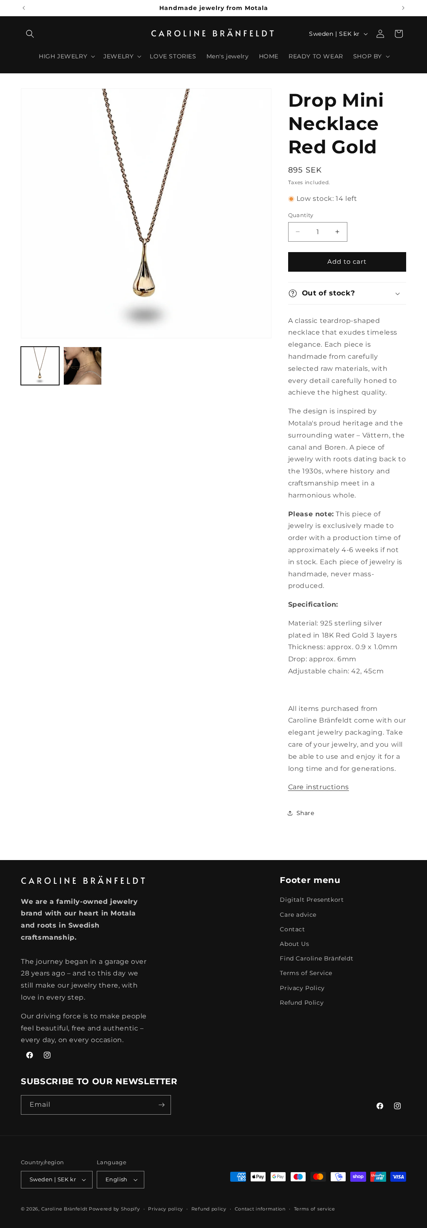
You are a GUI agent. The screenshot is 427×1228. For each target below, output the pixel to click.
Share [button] (305, 813)
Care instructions (318, 787)
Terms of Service (306, 973)
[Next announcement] (403, 8)
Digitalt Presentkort (312, 899)
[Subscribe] (161, 1105)
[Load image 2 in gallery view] (82, 366)
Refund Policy (302, 1002)
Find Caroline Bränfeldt (316, 958)
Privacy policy (165, 1209)
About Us (294, 944)
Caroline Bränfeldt (64, 1209)
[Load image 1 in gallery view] (40, 366)
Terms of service (314, 1209)
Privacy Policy (302, 988)
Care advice (298, 914)
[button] (30, 34)
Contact (292, 929)
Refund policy (208, 1209)
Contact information (260, 1209)
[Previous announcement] (24, 8)
